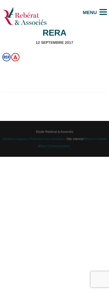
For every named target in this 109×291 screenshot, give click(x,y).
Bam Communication (55, 146)
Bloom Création (95, 139)
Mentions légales (14, 139)
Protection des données (47, 139)
